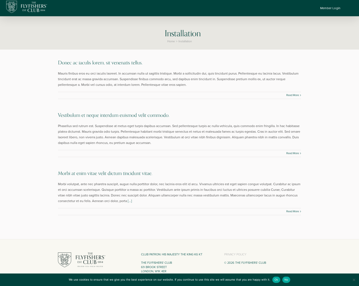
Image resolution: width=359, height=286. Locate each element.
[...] (130, 201)
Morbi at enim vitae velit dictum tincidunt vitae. (105, 173)
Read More (292, 95)
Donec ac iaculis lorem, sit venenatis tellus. (100, 63)
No (286, 279)
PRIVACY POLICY (235, 254)
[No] (354, 280)
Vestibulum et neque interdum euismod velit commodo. (113, 115)
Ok (276, 279)
